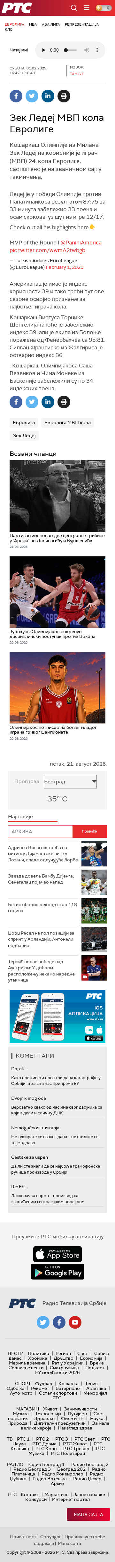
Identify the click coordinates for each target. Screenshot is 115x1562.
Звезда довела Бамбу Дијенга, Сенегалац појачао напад (41, 879)
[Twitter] (32, 96)
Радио (15, 1464)
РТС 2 (42, 1439)
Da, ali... (19, 1069)
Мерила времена (27, 1363)
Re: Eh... (19, 1186)
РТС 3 (61, 1439)
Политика (38, 1353)
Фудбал (43, 1383)
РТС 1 (23, 1439)
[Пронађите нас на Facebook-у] (59, 1322)
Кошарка (68, 1383)
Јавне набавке (89, 1494)
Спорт (23, 1383)
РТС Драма (44, 1444)
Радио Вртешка (50, 1478)
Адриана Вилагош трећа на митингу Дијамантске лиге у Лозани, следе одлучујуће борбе (43, 854)
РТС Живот (75, 1444)
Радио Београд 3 (32, 1469)
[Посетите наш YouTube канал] (75, 1322)
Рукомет (40, 1388)
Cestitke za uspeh (29, 1157)
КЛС (8, 29)
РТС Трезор (76, 1448)
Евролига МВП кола (67, 422)
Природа (17, 1423)
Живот (50, 1409)
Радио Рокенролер (62, 1474)
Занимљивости (80, 1409)
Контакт (30, 1494)
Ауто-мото (21, 1393)
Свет (82, 1353)
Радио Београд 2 (90, 1464)
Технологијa (48, 1413)
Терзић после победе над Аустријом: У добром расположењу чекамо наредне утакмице (41, 971)
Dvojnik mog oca (28, 1098)
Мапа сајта (88, 1514)
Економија (91, 1358)
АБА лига (51, 24)
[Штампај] (63, 96)
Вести (16, 1353)
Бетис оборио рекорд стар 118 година (42, 908)
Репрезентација (82, 24)
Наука (96, 1418)
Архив (57, 1483)
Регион (63, 1353)
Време (97, 1363)
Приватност (23, 1536)
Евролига (14, 24)
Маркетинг (56, 1494)
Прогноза (26, 781)
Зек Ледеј (24, 435)
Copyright (50, 1536)
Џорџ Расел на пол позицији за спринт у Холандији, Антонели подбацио (41, 939)
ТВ (10, 1439)
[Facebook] (16, 96)
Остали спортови (58, 1393)
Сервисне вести (26, 1368)
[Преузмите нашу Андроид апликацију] (57, 1272)
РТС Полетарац (68, 1453)
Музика (21, 1413)
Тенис (91, 1383)
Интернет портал (71, 1499)
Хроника (37, 1358)
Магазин (27, 1409)
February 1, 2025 (64, 267)
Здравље (44, 1418)
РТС (12, 1494)
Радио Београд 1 (46, 1464)
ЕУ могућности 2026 (57, 1372)
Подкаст (94, 1368)
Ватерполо (68, 1388)
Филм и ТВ (72, 1418)
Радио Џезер (87, 1478)
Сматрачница (64, 1368)
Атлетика (96, 1388)
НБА (33, 24)
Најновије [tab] (20, 816)
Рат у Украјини (67, 1363)
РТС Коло (46, 1448)
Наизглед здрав (75, 1428)
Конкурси (36, 1499)
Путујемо (77, 1413)
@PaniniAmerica (81, 242)
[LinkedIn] (48, 96)
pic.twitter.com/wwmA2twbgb (47, 250)
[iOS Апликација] (57, 1016)
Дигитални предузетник (60, 1423)
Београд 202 (71, 1469)
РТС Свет (84, 1439)
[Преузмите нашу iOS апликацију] (57, 1254)
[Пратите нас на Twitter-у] (43, 1322)
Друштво (63, 1358)
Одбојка (16, 1388)
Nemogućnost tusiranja (35, 1128)
